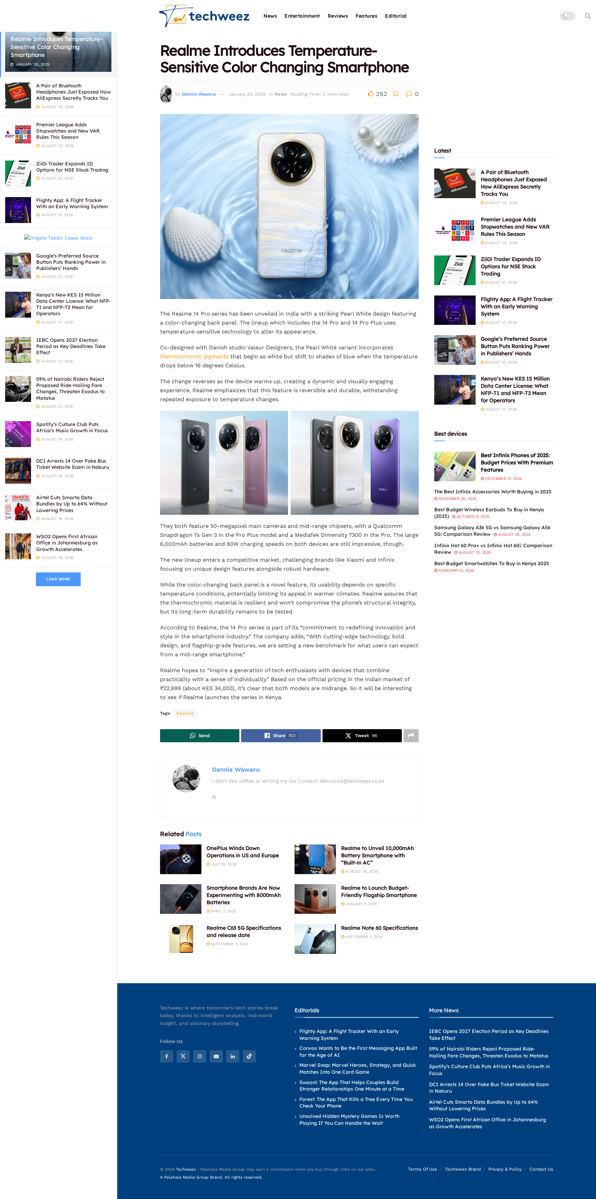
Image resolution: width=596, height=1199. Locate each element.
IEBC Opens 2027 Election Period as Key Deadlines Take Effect (71, 346)
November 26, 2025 (456, 498)
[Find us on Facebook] (166, 1056)
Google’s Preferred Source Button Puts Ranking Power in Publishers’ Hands (71, 262)
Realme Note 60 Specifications (379, 928)
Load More (58, 579)
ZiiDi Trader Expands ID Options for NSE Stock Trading (72, 167)
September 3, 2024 (229, 944)
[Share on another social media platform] (411, 735)
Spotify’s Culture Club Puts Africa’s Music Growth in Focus (72, 427)
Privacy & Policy (505, 1169)
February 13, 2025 (455, 570)
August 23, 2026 (501, 203)
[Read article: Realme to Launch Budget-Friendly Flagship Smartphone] (315, 899)
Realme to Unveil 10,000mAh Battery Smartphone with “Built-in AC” (377, 855)
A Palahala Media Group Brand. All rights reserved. (212, 1176)
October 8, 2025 (472, 516)
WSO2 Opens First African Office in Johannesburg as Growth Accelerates (67, 542)
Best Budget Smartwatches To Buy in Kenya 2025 (491, 563)
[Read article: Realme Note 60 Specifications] (315, 939)
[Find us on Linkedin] (232, 1056)
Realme (185, 713)
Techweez (186, 1169)
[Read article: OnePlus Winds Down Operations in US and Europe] (180, 859)
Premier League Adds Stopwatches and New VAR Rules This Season (68, 131)
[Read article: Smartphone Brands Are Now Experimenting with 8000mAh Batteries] (180, 899)
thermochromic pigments (194, 356)
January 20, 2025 (247, 94)
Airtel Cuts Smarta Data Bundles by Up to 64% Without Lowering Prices (71, 503)
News (270, 16)
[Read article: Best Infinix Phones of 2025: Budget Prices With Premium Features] (455, 466)
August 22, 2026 (501, 243)
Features (366, 16)
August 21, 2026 (500, 282)
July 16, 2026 (223, 864)
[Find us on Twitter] (183, 1056)
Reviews (338, 16)
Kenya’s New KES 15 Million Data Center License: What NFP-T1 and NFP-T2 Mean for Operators (73, 304)
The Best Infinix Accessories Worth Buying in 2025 (493, 492)
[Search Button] (588, 16)
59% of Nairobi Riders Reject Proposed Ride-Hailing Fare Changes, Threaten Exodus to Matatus (70, 388)
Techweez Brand (463, 1169)
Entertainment (302, 16)
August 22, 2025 (474, 552)
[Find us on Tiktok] (249, 1056)
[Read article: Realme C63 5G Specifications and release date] (180, 939)
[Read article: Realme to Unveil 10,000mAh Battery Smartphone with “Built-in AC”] (315, 859)
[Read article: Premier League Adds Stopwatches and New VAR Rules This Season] (455, 230)
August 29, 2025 (513, 534)
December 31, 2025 (503, 478)
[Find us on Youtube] (216, 1056)
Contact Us (541, 1169)
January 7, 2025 (360, 904)
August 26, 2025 (361, 871)
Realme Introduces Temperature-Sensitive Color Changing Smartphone (56, 46)
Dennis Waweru (199, 94)
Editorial (396, 16)
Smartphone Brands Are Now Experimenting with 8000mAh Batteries (244, 895)
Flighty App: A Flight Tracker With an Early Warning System (72, 203)
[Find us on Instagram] (199, 1056)
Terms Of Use (422, 1169)
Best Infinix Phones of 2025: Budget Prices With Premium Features (517, 462)
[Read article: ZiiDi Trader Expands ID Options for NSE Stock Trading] (455, 270)
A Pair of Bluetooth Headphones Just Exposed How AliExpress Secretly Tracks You (73, 92)
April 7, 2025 (223, 911)
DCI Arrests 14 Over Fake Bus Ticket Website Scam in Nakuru (72, 464)
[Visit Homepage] (204, 16)
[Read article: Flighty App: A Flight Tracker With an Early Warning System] (455, 310)
